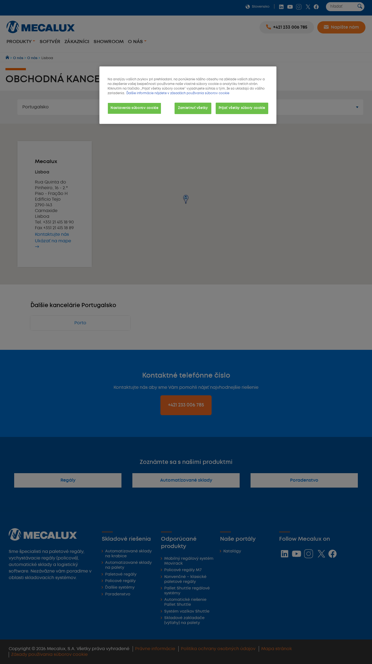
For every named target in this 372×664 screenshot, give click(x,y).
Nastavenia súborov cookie (134, 108)
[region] (187, 95)
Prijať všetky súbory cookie (242, 108)
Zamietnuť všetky (193, 108)
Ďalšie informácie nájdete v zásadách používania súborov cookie (177, 93)
